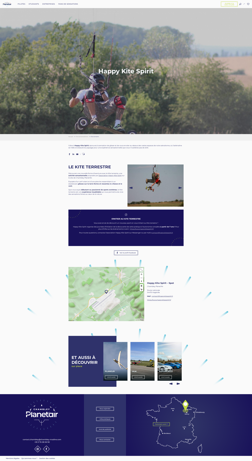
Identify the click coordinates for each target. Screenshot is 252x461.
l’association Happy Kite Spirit (110, 176)
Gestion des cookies (47, 458)
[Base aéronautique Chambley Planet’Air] (7, 4)
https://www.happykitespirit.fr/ (142, 229)
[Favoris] (248, 4)
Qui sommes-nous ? (29, 458)
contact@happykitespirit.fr (162, 233)
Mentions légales (12, 458)
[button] (240, 4)
